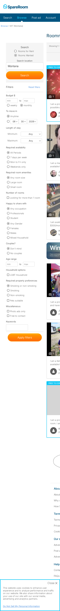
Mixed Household (19, 237)
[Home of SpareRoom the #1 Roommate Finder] (15, 6)
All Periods (15, 152)
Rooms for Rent (26, 51)
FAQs (57, 575)
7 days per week (18, 157)
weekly (13, 105)
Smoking (14, 290)
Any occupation (18, 208)
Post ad (36, 17)
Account (51, 17)
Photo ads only (17, 311)
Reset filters (34, 87)
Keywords (11, 322)
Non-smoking (17, 295)
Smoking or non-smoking (23, 285)
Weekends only (18, 166)
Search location (24, 60)
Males (13, 233)
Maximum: (13, 140)
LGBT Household (18, 275)
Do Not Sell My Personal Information (21, 606)
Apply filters (25, 337)
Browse (21, 17)
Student (14, 218)
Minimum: (13, 133)
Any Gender (16, 223)
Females (14, 228)
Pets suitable (16, 300)
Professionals (17, 213)
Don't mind (16, 248)
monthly (28, 105)
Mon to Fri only (18, 162)
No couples (16, 253)
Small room (16, 187)
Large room (16, 182)
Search (7, 17)
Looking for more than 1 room (25, 197)
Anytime (14, 116)
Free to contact (17, 315)
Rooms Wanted (26, 55)
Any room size (17, 177)
